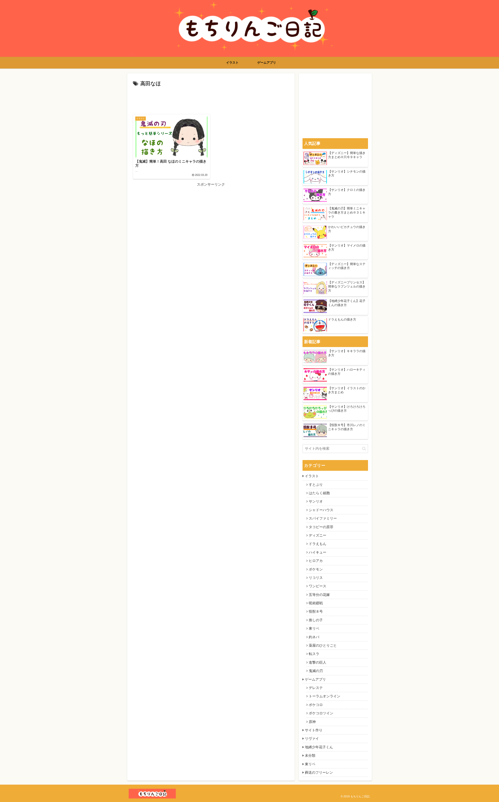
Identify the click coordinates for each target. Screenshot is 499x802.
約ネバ (314, 637)
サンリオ (316, 501)
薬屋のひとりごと (323, 645)
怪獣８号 (316, 611)
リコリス (316, 578)
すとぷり (316, 485)
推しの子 (316, 620)
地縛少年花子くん (319, 747)
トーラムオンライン (324, 696)
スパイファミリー (323, 518)
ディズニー (317, 535)
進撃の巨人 (317, 662)
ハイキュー (317, 552)
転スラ (314, 654)
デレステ (316, 688)
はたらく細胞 (319, 493)
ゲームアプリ (315, 679)
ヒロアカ (316, 561)
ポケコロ (316, 705)
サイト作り (313, 730)
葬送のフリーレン (319, 772)
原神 (312, 722)
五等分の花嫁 (319, 595)
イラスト (312, 476)
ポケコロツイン (321, 713)
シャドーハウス (321, 510)
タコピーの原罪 (321, 527)
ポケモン (316, 569)
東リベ (314, 628)
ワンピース (317, 586)
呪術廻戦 (316, 603)
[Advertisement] (211, 99)
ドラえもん (317, 544)
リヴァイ (312, 739)
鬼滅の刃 (316, 671)
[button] (364, 448)
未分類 (310, 755)
